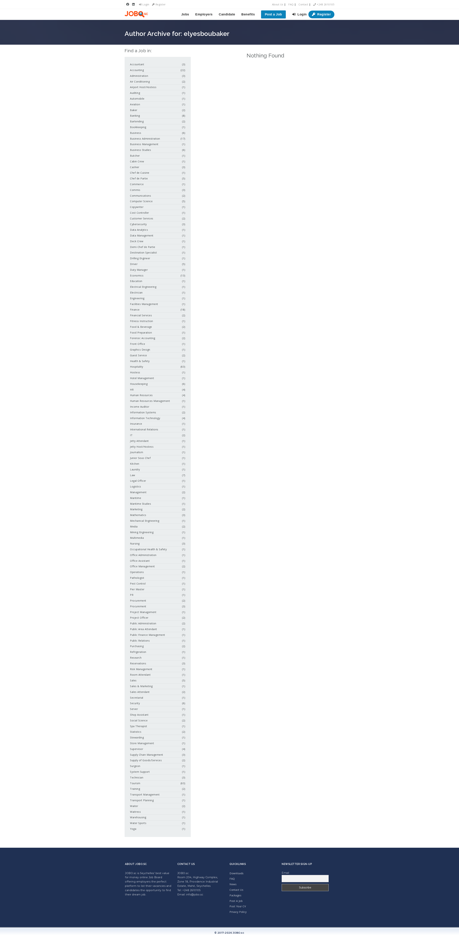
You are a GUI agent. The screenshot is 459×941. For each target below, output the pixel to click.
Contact (303, 4)
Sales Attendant (140, 692)
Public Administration (143, 623)
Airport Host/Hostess (143, 87)
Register (160, 4)
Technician (136, 777)
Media (134, 526)
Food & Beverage (141, 326)
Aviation (135, 104)
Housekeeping (139, 384)
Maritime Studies (140, 503)
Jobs (185, 14)
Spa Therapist (138, 726)
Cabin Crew (137, 161)
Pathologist (137, 577)
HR (132, 389)
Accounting (137, 70)
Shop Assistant (139, 714)
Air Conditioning (140, 81)
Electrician (136, 292)
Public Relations (140, 640)
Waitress (135, 811)
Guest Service (138, 355)
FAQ (291, 4)
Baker (133, 110)
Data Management (141, 235)
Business (135, 133)
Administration (139, 76)
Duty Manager (139, 269)
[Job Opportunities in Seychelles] (136, 14)
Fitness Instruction (141, 321)
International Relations (144, 429)
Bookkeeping (138, 127)
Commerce (137, 184)
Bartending (137, 121)
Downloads (237, 873)
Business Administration (145, 138)
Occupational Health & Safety (148, 549)
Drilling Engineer (140, 258)
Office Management (142, 566)
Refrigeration (138, 652)
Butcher (135, 155)
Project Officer (139, 617)
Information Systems (143, 412)
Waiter (134, 806)
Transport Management (145, 794)
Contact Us (236, 889)
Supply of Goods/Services (146, 760)
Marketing (136, 509)
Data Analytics (139, 229)
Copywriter (136, 207)
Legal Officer (138, 480)
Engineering (137, 298)
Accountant (137, 64)
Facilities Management (144, 304)
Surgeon (135, 766)
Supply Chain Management (146, 754)
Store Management (142, 743)
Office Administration (143, 555)
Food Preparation (141, 332)
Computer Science (141, 201)
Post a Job (273, 14)
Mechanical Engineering (144, 520)
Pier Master (137, 589)
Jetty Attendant (139, 441)
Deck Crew (136, 241)
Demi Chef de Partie (142, 247)
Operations (137, 572)
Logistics (135, 486)
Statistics (135, 731)
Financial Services (141, 315)
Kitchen (134, 463)
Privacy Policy (238, 912)
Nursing (135, 543)
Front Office (137, 344)
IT (131, 435)
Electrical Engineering (143, 286)
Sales (133, 680)
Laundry (135, 469)
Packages (235, 895)
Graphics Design (140, 349)
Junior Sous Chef (140, 458)
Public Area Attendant (143, 629)
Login (145, 4)
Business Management (144, 144)
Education (136, 281)
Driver (134, 264)
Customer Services (141, 218)
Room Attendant (140, 674)
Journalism (136, 452)
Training (135, 788)
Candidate (227, 14)
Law (132, 475)
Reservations (138, 663)
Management (138, 492)
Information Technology (145, 418)
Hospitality (136, 366)
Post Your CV (238, 906)
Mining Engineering (141, 532)
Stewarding (137, 737)
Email (285, 872)
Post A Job (236, 901)
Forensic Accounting (142, 338)
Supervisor (136, 749)
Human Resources (141, 395)
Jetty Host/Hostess (141, 446)
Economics (137, 275)
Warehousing (138, 817)
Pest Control (138, 583)
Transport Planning (142, 800)
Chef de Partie (139, 178)
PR (131, 595)
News (233, 884)
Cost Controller (139, 212)
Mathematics (138, 515)
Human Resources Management (150, 401)
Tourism (135, 783)
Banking (135, 115)
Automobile (137, 98)
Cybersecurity (138, 224)
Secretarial (136, 697)
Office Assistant (140, 560)
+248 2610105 (325, 4)
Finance (135, 309)
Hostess (135, 372)
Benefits (248, 14)
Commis (135, 190)
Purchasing (137, 646)
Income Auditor (139, 406)
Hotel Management (142, 378)
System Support (140, 771)
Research (135, 657)
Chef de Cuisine (139, 172)
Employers (204, 14)
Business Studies (140, 150)
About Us (277, 4)
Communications (140, 195)
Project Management (143, 612)
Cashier (134, 167)
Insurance (136, 423)
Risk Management (141, 669)
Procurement (138, 600)
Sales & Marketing (141, 686)
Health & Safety (140, 361)
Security (135, 703)
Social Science (139, 720)
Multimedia (137, 537)
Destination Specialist (143, 252)
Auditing (135, 93)
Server (134, 709)
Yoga (133, 828)
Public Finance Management (147, 635)
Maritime (135, 498)
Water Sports (138, 823)
